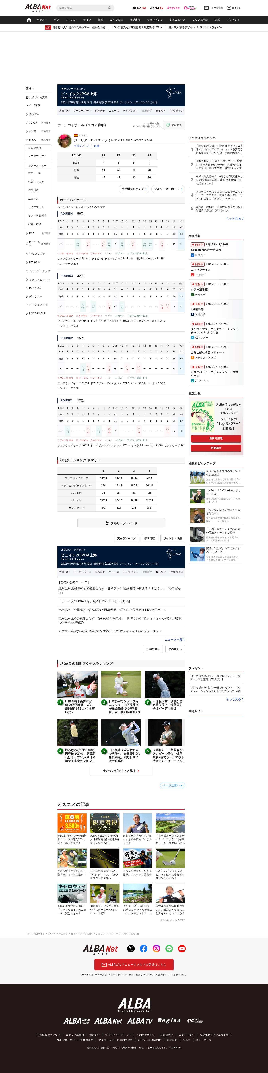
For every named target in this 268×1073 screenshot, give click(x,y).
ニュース (33, 198)
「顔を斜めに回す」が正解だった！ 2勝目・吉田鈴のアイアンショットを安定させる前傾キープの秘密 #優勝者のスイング (219, 149)
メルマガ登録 (216, 8)
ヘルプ (187, 1040)
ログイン (236, 8)
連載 (217, 19)
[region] (39, 211)
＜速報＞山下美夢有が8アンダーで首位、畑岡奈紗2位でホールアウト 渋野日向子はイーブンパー (170, 757)
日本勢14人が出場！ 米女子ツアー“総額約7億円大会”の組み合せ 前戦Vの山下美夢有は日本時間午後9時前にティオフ (219, 165)
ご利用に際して (146, 1034)
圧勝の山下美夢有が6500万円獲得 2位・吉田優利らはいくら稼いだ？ (80, 706)
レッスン (71, 19)
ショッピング (155, 19)
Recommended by (168, 920)
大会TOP (64, 110)
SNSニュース (178, 19)
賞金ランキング (126, 538)
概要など (161, 110)
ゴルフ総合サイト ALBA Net (41, 933)
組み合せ (100, 110)
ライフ (87, 19)
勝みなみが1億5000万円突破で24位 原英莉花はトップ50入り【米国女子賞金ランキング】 (80, 757)
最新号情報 (216, 438)
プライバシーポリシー (118, 1034)
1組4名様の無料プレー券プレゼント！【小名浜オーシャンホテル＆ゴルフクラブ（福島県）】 (215, 689)
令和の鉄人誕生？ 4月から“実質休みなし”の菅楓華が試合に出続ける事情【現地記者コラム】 (219, 180)
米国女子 (63, 933)
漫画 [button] (100, 19)
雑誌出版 (135, 19)
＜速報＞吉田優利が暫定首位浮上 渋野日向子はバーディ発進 (167, 704)
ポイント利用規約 (148, 1040)
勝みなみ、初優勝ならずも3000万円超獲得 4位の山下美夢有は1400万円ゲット (112, 610)
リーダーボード (37, 155)
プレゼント (233, 19)
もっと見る (233, 218)
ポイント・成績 (173, 538)
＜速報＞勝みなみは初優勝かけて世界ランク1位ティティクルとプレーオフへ (110, 631)
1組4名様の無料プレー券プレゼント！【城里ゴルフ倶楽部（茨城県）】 (215, 677)
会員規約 (165, 1034)
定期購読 (216, 447)
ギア (56, 19)
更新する (177, 124)
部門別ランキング (132, 189)
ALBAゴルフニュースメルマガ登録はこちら (137, 964)
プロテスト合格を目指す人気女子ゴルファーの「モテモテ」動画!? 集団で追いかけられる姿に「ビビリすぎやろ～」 (219, 195)
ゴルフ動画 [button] (116, 19)
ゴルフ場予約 (200, 19)
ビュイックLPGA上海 (81, 933)
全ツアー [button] (42, 19)
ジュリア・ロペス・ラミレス (95, 140)
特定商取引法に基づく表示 (215, 1034)
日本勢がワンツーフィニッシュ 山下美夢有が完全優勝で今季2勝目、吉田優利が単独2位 (124, 706)
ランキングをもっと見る (119, 770)
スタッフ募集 (73, 1034)
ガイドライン (186, 1034)
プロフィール (82, 146)
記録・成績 (34, 224)
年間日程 (33, 190)
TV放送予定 (176, 110)
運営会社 (94, 1034)
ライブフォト (36, 207)
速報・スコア (36, 181)
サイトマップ (203, 1040)
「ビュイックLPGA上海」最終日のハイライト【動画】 (95, 601)
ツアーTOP (34, 173)
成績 (96, 146)
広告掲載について (47, 1034)
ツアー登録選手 (37, 215)
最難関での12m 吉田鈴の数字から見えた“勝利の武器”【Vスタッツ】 (219, 208)
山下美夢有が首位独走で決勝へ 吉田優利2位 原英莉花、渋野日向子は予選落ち (126, 755)
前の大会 (154, 648)
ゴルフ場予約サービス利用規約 (75, 1040)
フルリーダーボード (167, 189)
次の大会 (173, 648)
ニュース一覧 (174, 639)
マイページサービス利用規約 (115, 1040)
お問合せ (172, 1040)
